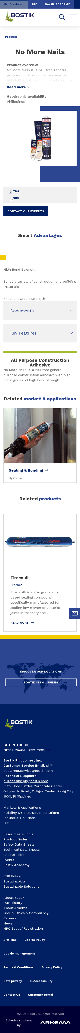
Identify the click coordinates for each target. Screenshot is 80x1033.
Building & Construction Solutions (31, 813)
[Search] (62, 17)
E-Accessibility (41, 981)
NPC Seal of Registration (23, 928)
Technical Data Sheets (21, 850)
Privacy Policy (51, 967)
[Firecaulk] (40, 572)
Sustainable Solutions (21, 886)
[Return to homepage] (22, 17)
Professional (13, 4)
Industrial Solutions (19, 818)
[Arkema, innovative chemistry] (21, 730)
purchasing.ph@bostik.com (25, 781)
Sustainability (14, 881)
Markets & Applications (22, 807)
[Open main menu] (73, 17)
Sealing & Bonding (26, 470)
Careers (9, 918)
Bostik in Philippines (41, 682)
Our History (12, 903)
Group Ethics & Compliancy (25, 913)
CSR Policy (12, 876)
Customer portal (41, 994)
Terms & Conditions (18, 967)
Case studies (13, 855)
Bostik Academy (16, 865)
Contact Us (11, 994)
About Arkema (15, 908)
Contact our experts (25, 211)
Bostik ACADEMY (57, 4)
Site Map (10, 939)
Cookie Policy (35, 939)
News (7, 923)
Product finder (15, 839)
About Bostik (13, 898)
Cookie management (19, 953)
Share (70, 33)
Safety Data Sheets (18, 844)
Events (8, 860)
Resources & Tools (18, 834)
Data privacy (12, 981)
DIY (34, 4)
